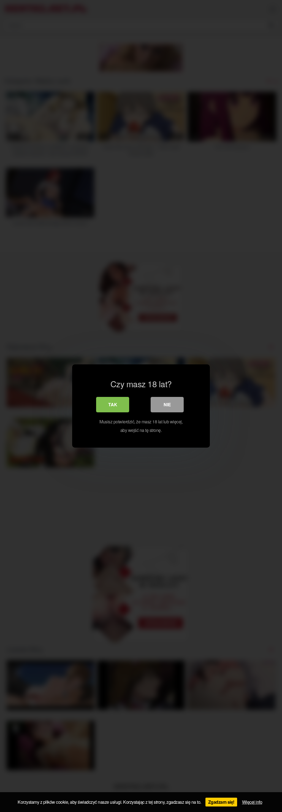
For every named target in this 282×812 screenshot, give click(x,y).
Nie (167, 404)
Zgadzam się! (221, 802)
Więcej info (252, 802)
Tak (112, 404)
